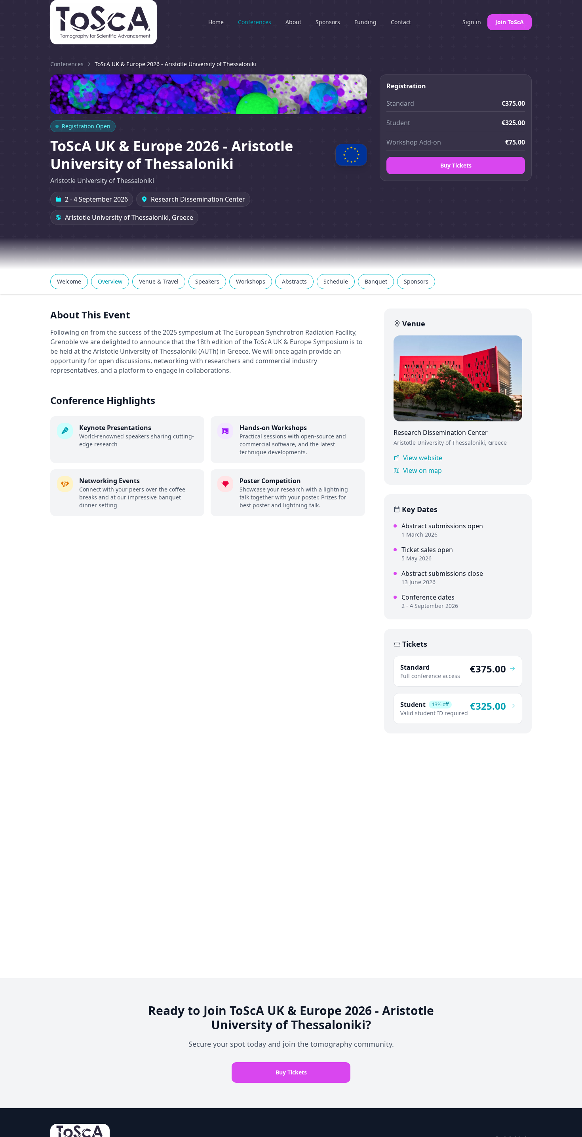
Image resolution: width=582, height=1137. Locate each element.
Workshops (250, 281)
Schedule (335, 281)
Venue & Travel (159, 281)
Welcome (69, 281)
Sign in (471, 22)
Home (216, 22)
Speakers (207, 281)
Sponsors (328, 22)
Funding (365, 22)
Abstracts (294, 281)
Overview (110, 281)
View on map (422, 470)
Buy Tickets (456, 165)
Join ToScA (509, 22)
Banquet (376, 281)
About (293, 22)
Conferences (254, 22)
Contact (401, 22)
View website (422, 457)
